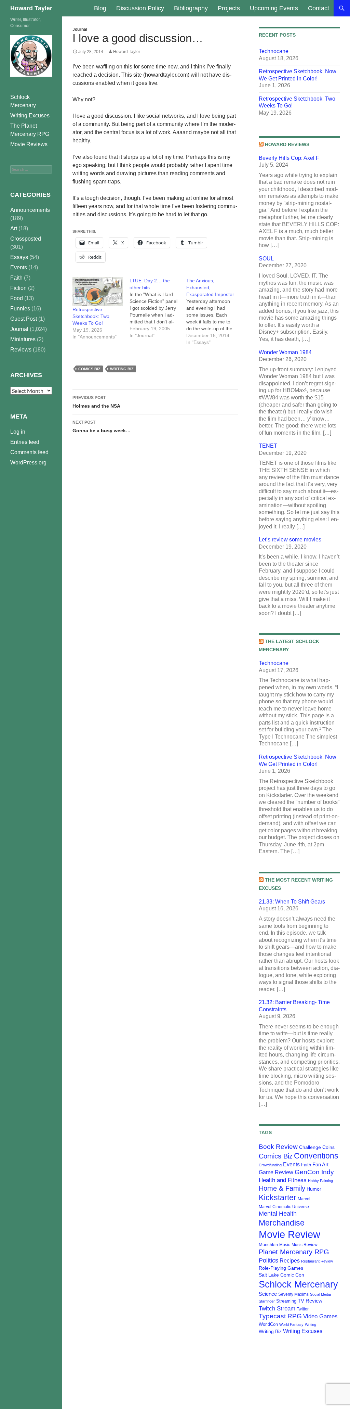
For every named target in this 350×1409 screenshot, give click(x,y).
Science (268, 1294)
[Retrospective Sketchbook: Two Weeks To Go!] (97, 291)
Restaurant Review (317, 1261)
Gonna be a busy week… (101, 426)
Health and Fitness (283, 1180)
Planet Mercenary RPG (294, 1252)
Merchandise (282, 1222)
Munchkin (268, 1244)
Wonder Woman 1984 (285, 352)
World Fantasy (291, 1324)
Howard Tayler (31, 8)
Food (16, 298)
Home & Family (282, 1188)
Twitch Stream (277, 1308)
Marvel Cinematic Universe (284, 1206)
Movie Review (289, 1234)
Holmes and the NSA (96, 402)
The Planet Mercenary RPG (29, 130)
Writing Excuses (302, 1331)
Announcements (30, 210)
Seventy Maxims (293, 1294)
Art (13, 228)
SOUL (266, 258)
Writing (310, 1324)
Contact (318, 8)
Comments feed (29, 452)
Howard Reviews (287, 144)
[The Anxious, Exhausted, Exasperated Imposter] (214, 311)
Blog (100, 8)
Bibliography (191, 8)
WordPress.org (28, 462)
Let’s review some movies (290, 539)
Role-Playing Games (281, 1268)
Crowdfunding (270, 1165)
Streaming (286, 1301)
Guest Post (23, 319)
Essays (19, 257)
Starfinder (267, 1301)
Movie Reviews (29, 144)
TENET (268, 446)
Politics (268, 1260)
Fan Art (320, 1164)
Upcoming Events (274, 8)
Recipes (290, 1261)
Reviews (20, 350)
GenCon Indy (314, 1172)
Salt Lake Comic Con (281, 1275)
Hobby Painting (320, 1181)
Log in (17, 432)
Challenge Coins (317, 1147)
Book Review (278, 1146)
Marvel (304, 1198)
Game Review (276, 1172)
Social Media (320, 1294)
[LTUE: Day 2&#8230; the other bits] (158, 308)
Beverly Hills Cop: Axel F (289, 158)
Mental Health (278, 1213)
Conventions (316, 1155)
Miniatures (23, 339)
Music (284, 1244)
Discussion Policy (140, 8)
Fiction (18, 288)
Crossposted (25, 239)
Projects (229, 8)
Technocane (273, 51)
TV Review (310, 1301)
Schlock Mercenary (298, 1284)
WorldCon (268, 1324)
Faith (306, 1164)
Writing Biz (122, 369)
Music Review (305, 1244)
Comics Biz (89, 369)
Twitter (303, 1309)
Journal (79, 29)
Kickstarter (277, 1197)
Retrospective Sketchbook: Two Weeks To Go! (90, 316)
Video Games (320, 1316)
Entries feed (24, 442)
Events (291, 1164)
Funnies (20, 308)
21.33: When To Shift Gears (292, 902)
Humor (314, 1189)
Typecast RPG (280, 1316)
